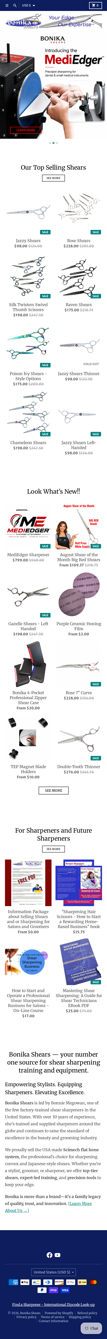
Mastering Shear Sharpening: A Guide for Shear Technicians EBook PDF (79, 998)
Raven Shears (79, 304)
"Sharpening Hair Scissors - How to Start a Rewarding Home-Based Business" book (79, 919)
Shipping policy (80, 1317)
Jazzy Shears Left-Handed (78, 445)
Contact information (53, 1321)
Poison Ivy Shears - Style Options (28, 376)
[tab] (50, 143)
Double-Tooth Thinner (78, 766)
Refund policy (87, 1313)
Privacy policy (26, 1317)
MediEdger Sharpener (28, 554)
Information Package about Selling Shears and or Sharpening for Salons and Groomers (28, 919)
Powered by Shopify (59, 1313)
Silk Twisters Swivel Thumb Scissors (28, 307)
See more (53, 790)
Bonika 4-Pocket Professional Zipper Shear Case (28, 697)
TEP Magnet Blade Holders (28, 769)
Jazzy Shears (28, 240)
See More (53, 178)
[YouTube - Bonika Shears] (57, 1255)
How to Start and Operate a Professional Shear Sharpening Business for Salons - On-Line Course (28, 1000)
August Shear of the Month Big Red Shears (78, 557)
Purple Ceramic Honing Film (78, 626)
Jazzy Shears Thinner (79, 373)
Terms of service (52, 1317)
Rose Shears (78, 240)
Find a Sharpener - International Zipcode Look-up (53, 1304)
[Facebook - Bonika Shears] (50, 1255)
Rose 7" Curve (79, 692)
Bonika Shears (30, 1313)
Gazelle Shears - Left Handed (28, 626)
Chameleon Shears (28, 442)
